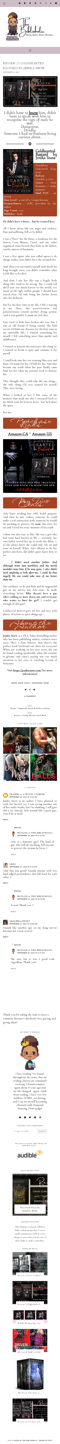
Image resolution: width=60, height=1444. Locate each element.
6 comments (30, 696)
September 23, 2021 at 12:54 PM (31, 899)
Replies (17, 828)
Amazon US (42, 434)
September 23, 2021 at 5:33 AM (23, 867)
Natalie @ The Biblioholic (35, 833)
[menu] (4, 3)
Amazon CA (18, 434)
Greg (12, 864)
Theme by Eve (45, 1440)
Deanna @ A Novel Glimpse (27, 794)
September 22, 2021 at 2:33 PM (31, 835)
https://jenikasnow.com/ (27, 670)
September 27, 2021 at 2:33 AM (31, 953)
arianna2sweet (19, 921)
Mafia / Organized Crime (36, 683)
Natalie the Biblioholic (26, 1440)
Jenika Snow (17, 683)
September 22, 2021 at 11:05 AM (23, 797)
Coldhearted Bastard (45, 152)
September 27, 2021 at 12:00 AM (23, 924)
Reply (6, 819)
